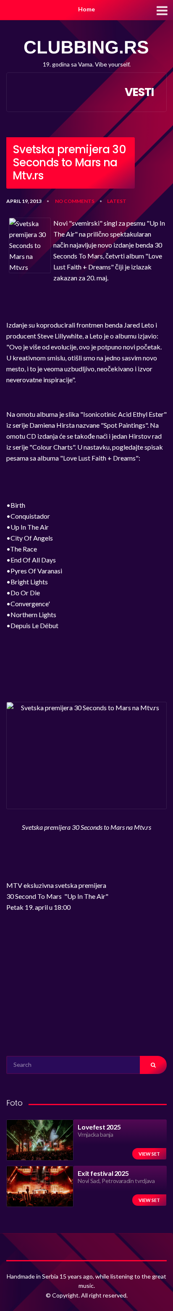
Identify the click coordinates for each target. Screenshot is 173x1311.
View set (149, 1153)
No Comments (74, 201)
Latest (116, 201)
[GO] (153, 1065)
